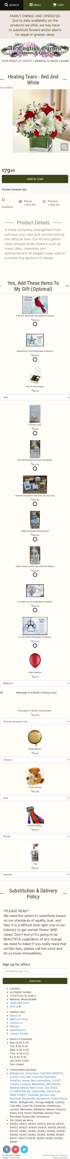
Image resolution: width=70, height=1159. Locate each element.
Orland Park (53, 1091)
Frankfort (15, 1080)
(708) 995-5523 (19, 1002)
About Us (15, 1015)
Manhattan (38, 1084)
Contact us (16, 1022)
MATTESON (53, 1084)
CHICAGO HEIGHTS (51, 1073)
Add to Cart (35, 179)
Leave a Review (19, 1033)
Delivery (14, 1026)
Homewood (43, 1080)
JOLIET (56, 1080)
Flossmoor (50, 1076)
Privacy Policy (14, 1158)
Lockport (25, 1084)
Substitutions (17, 1029)
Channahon (32, 1073)
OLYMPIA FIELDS (20, 1091)
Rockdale (15, 1098)
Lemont (14, 1084)
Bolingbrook (17, 1073)
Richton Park (47, 1094)
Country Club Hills (20, 1076)
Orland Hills (38, 1091)
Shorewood (43, 1098)
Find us (14, 1006)
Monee (25, 1087)
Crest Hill (37, 1076)
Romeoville (28, 1098)
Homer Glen (29, 1080)
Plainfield (33, 1094)
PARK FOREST (18, 1094)
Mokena (14, 1087)
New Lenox (36, 1087)
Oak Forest (51, 1087)
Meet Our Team (19, 1019)
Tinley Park (57, 1098)
